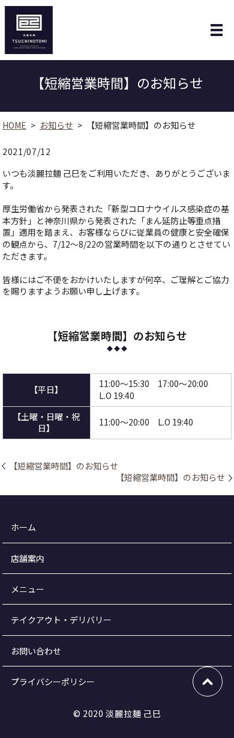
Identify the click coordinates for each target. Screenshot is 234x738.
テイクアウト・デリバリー (61, 620)
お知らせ (56, 125)
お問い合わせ (36, 651)
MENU (217, 30)
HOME (14, 125)
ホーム (23, 527)
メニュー (27, 589)
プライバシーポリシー (53, 681)
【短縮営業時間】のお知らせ (63, 466)
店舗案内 (27, 558)
